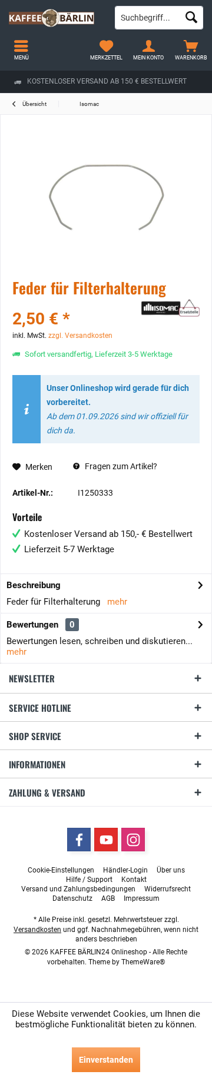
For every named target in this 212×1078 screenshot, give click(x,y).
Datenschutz (72, 898)
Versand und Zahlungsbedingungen (78, 889)
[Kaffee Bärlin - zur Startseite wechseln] (53, 17)
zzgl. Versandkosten (80, 335)
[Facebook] (79, 839)
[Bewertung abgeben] (75, 303)
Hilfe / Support (89, 879)
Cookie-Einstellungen (61, 870)
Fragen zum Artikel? (120, 466)
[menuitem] (191, 50)
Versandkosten (37, 930)
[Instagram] (133, 839)
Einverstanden (106, 1059)
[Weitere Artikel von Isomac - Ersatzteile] (170, 308)
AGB (108, 898)
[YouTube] (106, 839)
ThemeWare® (143, 962)
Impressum (142, 898)
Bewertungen (32, 624)
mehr (117, 601)
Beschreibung (33, 585)
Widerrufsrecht (167, 889)
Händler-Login (125, 870)
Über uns (171, 870)
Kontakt (134, 879)
